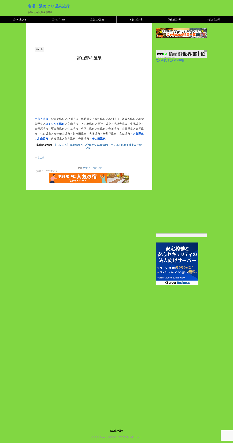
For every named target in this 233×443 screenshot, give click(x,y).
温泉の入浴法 (97, 19)
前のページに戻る (92, 168)
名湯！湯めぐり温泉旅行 (49, 6)
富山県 (41, 157)
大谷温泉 (138, 133)
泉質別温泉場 (213, 19)
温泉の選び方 (19, 19)
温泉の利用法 (58, 19)
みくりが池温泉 (55, 123)
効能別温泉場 (174, 19)
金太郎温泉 (99, 138)
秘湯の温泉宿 (136, 19)
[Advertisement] (97, 36)
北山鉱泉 (42, 138)
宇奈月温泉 (41, 118)
